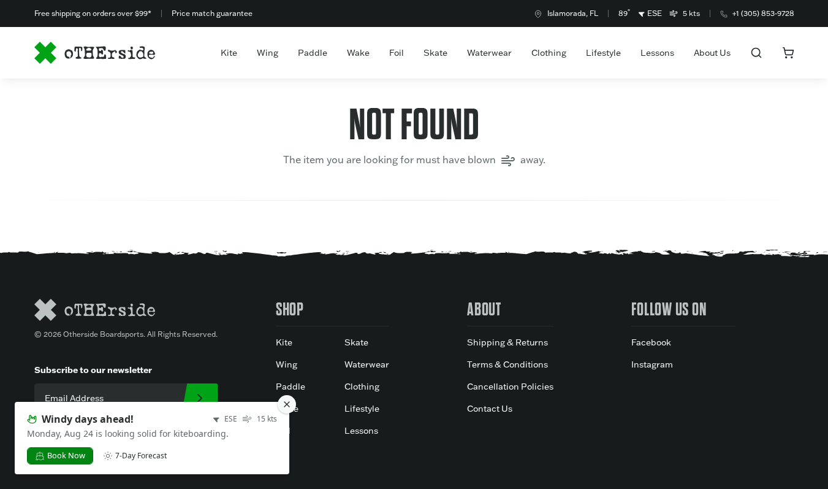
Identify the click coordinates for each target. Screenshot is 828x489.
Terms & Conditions (507, 364)
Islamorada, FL (572, 13)
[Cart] (788, 53)
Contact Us (489, 408)
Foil (396, 52)
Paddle (312, 52)
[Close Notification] (287, 404)
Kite (229, 52)
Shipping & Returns (507, 342)
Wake (358, 52)
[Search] (756, 53)
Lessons (657, 52)
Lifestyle (603, 52)
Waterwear (489, 52)
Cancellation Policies (510, 386)
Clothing (548, 52)
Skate (435, 52)
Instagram (652, 364)
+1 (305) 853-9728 (763, 13)
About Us (712, 52)
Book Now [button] (66, 455)
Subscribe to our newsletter (93, 369)
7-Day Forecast (141, 456)
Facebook (651, 342)
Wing (267, 52)
